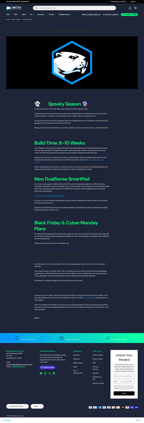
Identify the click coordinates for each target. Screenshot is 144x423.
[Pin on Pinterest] (50, 318)
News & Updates (16, 19)
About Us (76, 359)
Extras (51, 14)
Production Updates (111, 15)
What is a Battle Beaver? (91, 15)
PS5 (7, 14)
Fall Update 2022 (27, 19)
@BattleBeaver (89, 298)
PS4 (15, 14)
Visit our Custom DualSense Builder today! (49, 196)
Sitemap (76, 355)
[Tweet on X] (42, 318)
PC (31, 14)
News (75, 367)
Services (40, 14)
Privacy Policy (98, 359)
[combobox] (74, 8)
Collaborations (64, 14)
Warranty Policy (98, 383)
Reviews (96, 373)
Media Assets (78, 363)
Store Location (98, 355)
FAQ (94, 363)
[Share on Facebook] (46, 318)
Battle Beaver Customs (17, 416)
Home (8, 19)
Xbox (24, 14)
